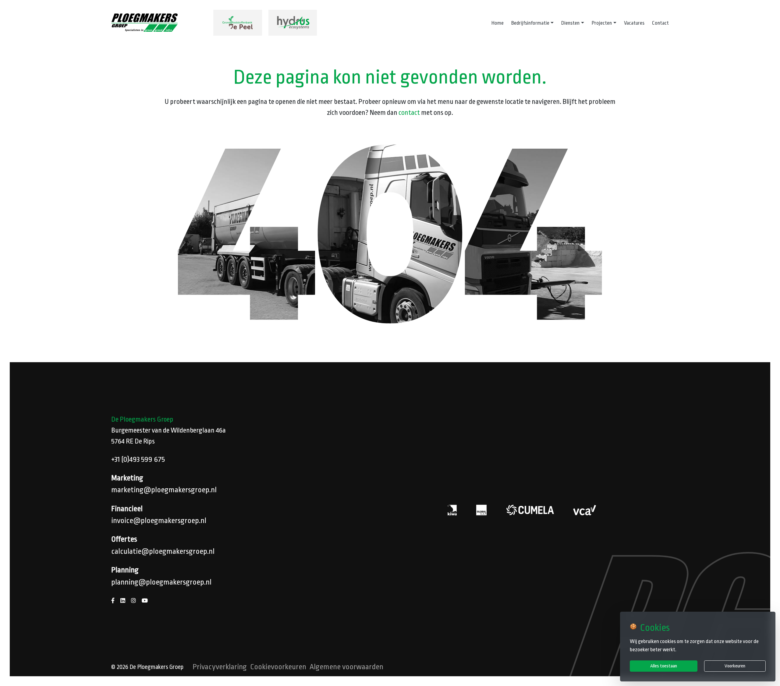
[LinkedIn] (122, 601)
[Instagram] (133, 601)
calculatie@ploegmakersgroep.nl (162, 551)
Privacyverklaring (220, 667)
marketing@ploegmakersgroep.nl (164, 490)
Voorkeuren (735, 666)
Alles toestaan (663, 666)
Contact (660, 23)
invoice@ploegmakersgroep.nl (158, 520)
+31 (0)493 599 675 (138, 459)
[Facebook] (113, 601)
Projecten (602, 23)
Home (497, 23)
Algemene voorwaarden (346, 667)
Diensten (570, 23)
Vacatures (634, 23)
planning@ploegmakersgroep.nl (161, 582)
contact (409, 112)
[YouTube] (145, 601)
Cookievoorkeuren (278, 667)
